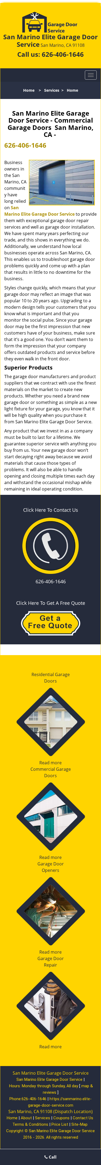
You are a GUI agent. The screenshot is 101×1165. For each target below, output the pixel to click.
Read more (50, 763)
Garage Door (50, 864)
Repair (50, 965)
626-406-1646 (63, 54)
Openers (50, 870)
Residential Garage (51, 674)
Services (51, 90)
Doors (50, 681)
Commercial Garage (50, 769)
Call (52, 1157)
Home (28, 90)
